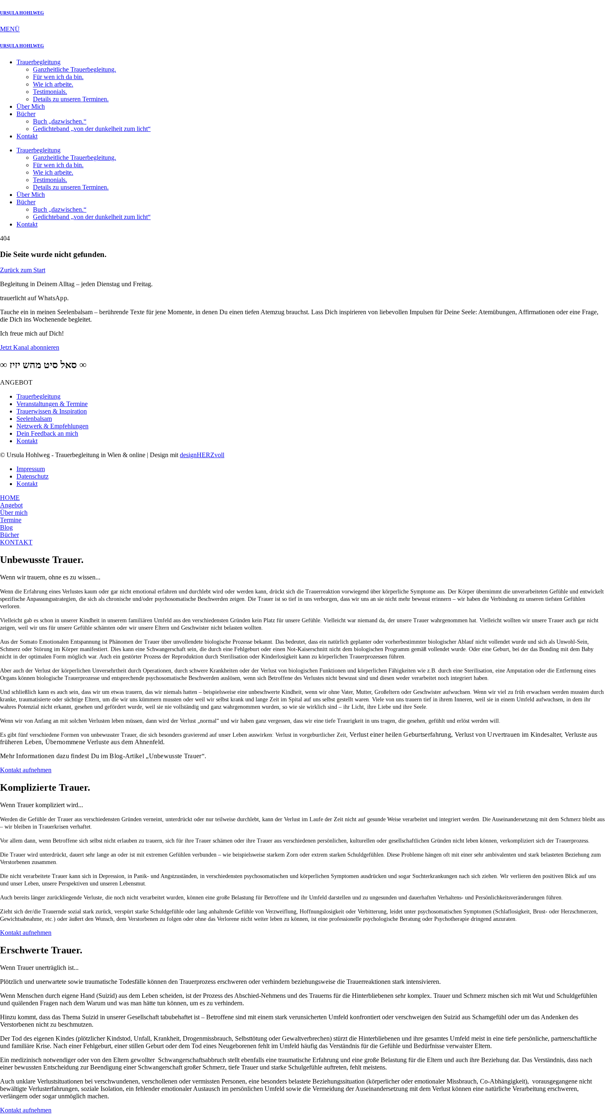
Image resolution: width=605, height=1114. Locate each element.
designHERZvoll (202, 454)
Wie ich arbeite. (53, 84)
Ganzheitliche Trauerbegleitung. (74, 69)
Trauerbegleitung (38, 61)
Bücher (25, 113)
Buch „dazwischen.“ (59, 121)
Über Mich (30, 106)
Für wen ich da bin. (58, 76)
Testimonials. (50, 91)
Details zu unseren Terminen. (71, 99)
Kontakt (26, 136)
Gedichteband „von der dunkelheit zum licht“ (92, 128)
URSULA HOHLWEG (22, 12)
